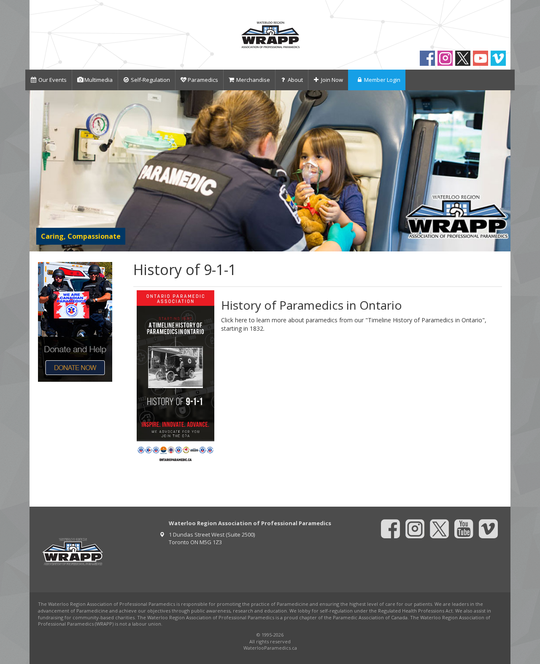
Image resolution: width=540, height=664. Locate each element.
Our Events (52, 80)
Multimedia (98, 80)
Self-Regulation (150, 80)
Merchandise (253, 80)
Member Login (382, 80)
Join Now (332, 80)
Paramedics (203, 80)
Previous (38, 171)
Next (502, 171)
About (295, 80)
